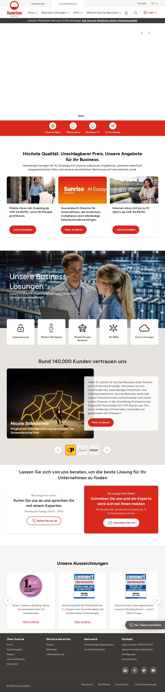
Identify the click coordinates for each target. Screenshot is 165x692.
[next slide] (149, 33)
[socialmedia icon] (125, 670)
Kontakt (142, 3)
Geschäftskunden (68, 3)
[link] (109, 21)
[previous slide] (141, 33)
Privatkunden (38, 3)
